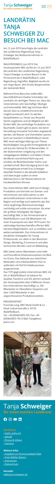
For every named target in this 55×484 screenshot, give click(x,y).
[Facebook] (5, 419)
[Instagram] (10, 419)
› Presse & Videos (13, 440)
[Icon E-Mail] (49, 6)
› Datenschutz (11, 464)
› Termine (9, 443)
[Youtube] (15, 419)
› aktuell (8, 436)
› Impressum (10, 460)
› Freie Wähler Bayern (15, 457)
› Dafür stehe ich (12, 433)
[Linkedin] (20, 419)
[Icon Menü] (44, 6)
